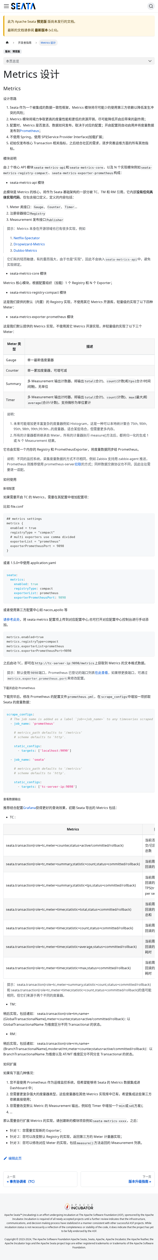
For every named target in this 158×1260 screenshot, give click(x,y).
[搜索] (151, 6)
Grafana (29, 807)
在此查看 (101, 672)
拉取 (78, 464)
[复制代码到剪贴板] (149, 518)
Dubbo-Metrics (25, 250)
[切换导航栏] (6, 6)
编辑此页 (15, 1158)
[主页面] (7, 42)
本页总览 (12, 61)
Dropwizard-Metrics (29, 244)
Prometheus (29, 131)
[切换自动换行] (142, 714)
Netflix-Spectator (27, 238)
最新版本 (41, 30)
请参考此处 (11, 619)
